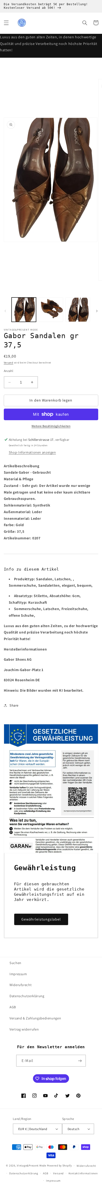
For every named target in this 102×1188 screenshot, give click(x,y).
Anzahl (8, 371)
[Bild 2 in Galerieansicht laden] (51, 309)
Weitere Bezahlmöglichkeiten (51, 426)
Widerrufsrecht (86, 1165)
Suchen (15, 963)
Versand (8, 362)
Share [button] (14, 705)
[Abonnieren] (79, 1061)
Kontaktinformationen (83, 1173)
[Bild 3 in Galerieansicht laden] (77, 309)
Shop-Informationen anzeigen (32, 452)
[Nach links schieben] (5, 311)
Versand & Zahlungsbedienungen (35, 1018)
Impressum (18, 974)
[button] (6, 22)
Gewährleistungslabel (41, 919)
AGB (12, 1007)
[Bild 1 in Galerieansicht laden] (24, 309)
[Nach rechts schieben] (97, 311)
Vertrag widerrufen (24, 1029)
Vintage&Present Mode (31, 1165)
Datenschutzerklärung (26, 996)
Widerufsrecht (20, 985)
